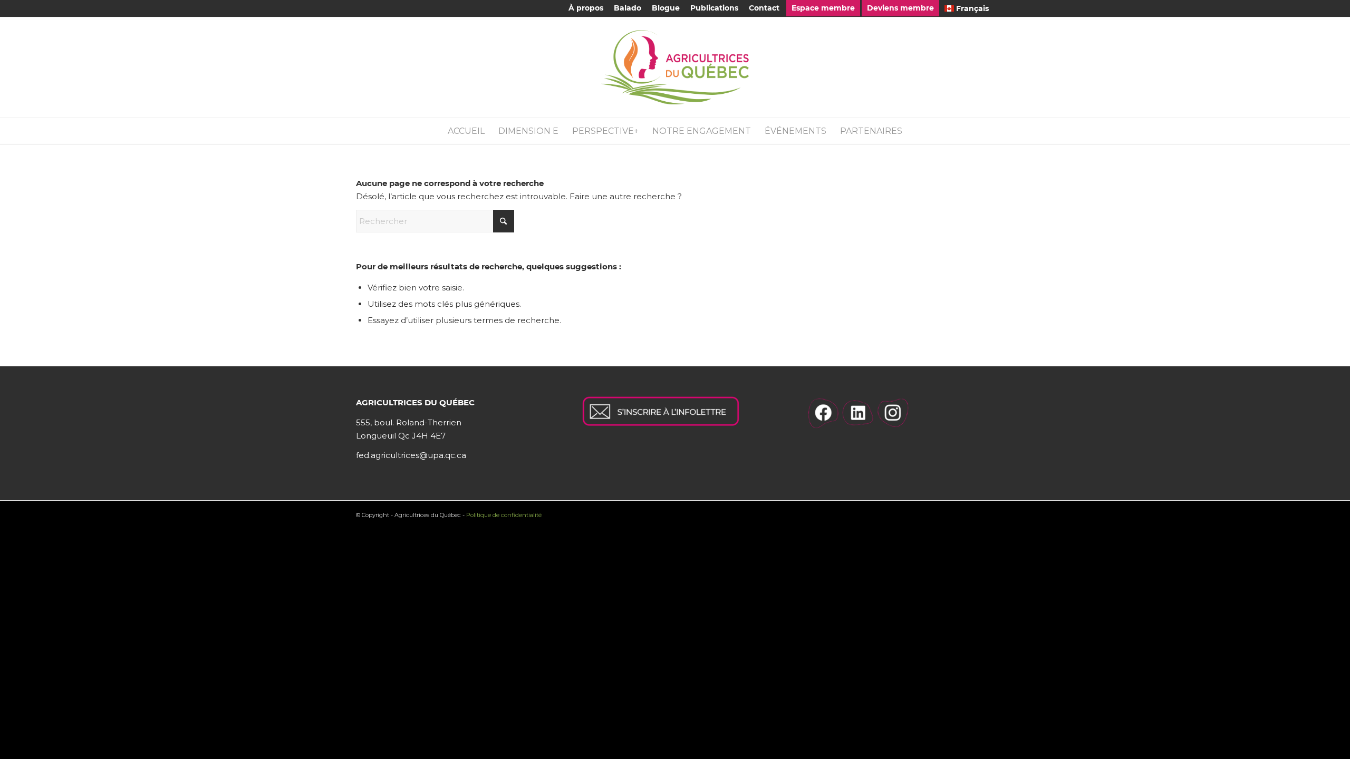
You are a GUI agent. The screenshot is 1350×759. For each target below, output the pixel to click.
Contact (764, 8)
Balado (627, 8)
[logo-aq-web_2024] (675, 67)
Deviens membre (900, 8)
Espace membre (823, 8)
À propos (585, 8)
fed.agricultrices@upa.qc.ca (411, 455)
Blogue (666, 8)
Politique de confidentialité (504, 515)
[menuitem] (586, 8)
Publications (714, 8)
